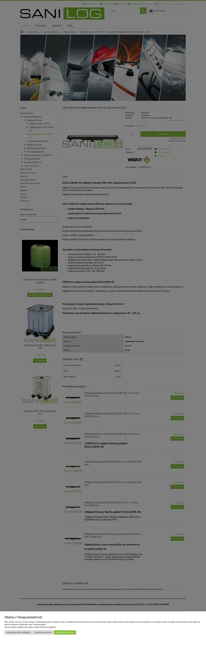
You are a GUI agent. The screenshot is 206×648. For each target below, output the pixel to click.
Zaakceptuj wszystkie (65, 632)
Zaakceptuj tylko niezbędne (18, 632)
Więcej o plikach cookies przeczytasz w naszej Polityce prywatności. (30, 627)
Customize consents (43, 632)
